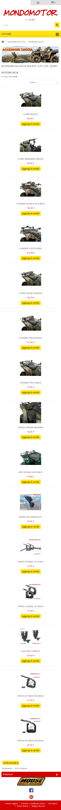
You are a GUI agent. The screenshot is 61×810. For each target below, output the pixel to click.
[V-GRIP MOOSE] (30, 99)
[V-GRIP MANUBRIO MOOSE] (30, 144)
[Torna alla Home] (2, 42)
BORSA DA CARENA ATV (30, 517)
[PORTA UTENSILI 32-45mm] (30, 591)
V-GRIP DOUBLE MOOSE (30, 293)
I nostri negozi (11, 803)
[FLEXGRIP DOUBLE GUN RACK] (30, 188)
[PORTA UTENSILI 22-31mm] (30, 546)
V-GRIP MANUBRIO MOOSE (30, 159)
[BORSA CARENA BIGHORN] (30, 412)
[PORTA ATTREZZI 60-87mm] (30, 725)
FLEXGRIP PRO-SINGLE (30, 382)
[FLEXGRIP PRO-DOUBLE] (30, 323)
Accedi (32, 19)
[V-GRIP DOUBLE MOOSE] (30, 278)
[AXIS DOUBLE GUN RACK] (30, 457)
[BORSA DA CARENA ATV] (30, 502)
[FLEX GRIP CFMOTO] (30, 636)
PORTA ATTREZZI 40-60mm (30, 696)
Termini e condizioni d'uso (33, 803)
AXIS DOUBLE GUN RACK (30, 472)
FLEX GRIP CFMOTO (30, 651)
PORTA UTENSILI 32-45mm (30, 606)
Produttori (8, 774)
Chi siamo (52, 803)
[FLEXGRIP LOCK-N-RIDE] (30, 233)
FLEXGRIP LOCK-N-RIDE (30, 248)
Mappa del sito (38, 806)
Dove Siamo (23, 806)
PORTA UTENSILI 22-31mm (30, 561)
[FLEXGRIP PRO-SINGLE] (30, 367)
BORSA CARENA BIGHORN (30, 427)
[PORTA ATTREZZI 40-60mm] (30, 681)
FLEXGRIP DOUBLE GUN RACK (30, 203)
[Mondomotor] (30, 12)
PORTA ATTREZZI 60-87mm (30, 740)
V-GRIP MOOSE (30, 114)
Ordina (32, 82)
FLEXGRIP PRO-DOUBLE (30, 338)
